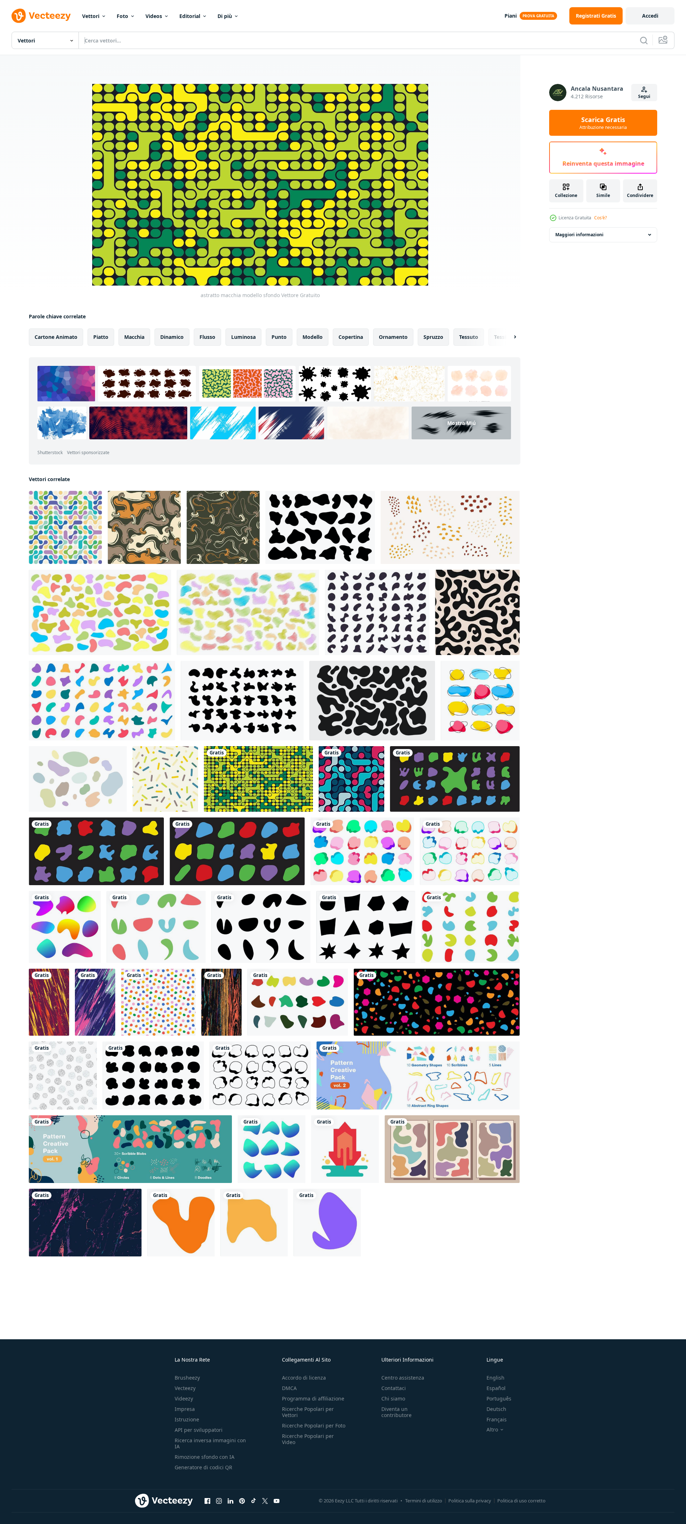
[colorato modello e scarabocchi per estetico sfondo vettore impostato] (418, 1075)
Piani (511, 15)
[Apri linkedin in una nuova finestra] (230, 1500)
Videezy (184, 1398)
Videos (153, 16)
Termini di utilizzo (423, 1500)
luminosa (243, 336)
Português (499, 1398)
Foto (122, 16)
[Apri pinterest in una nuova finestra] (242, 1500)
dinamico (172, 336)
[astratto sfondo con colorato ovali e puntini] (165, 779)
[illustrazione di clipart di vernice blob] (470, 927)
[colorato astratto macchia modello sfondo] (351, 779)
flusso (207, 336)
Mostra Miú (461, 423)
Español (496, 1388)
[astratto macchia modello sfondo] (258, 779)
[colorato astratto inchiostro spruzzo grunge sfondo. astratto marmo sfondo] (85, 1222)
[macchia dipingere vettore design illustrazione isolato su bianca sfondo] (156, 927)
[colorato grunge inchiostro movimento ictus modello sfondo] (49, 1002)
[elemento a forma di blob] (181, 1222)
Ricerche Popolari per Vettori (308, 1412)
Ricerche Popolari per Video (308, 1439)
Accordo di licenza (304, 1377)
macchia (134, 336)
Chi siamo (393, 1398)
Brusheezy (187, 1377)
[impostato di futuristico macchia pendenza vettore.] (65, 927)
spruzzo (433, 336)
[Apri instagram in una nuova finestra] (219, 1500)
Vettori (90, 16)
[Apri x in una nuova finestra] (265, 1500)
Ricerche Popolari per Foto (313, 1425)
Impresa (185, 1409)
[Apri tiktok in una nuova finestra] (253, 1500)
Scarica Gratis (603, 122)
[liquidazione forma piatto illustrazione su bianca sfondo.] (345, 1149)
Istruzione (187, 1419)
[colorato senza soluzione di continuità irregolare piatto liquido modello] (144, 527)
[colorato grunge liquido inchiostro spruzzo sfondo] (95, 1002)
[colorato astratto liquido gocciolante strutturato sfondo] (221, 1002)
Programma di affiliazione (313, 1398)
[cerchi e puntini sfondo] (63, 1075)
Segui (644, 96)
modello (312, 336)
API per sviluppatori (199, 1429)
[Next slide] (508, 337)
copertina (350, 336)
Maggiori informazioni (579, 235)
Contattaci (393, 1388)
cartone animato (56, 336)
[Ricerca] (644, 40)
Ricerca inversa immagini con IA (210, 1443)
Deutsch (496, 1409)
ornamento (393, 336)
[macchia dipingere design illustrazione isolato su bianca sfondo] (365, 927)
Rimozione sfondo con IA (204, 1456)
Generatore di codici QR (203, 1467)
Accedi (650, 15)
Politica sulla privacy (469, 1500)
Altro (492, 1430)
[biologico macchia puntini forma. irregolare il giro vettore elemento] (450, 527)
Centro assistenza (402, 1377)
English (496, 1377)
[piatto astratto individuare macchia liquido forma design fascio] (242, 700)
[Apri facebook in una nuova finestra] (207, 1500)
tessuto (468, 336)
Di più (225, 16)
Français (497, 1419)
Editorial (189, 16)
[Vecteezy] (41, 16)
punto (279, 336)
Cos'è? (600, 218)
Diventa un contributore (396, 1412)
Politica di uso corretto (521, 1500)
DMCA (289, 1388)
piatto (100, 336)
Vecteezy (185, 1388)
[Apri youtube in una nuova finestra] (276, 1500)
